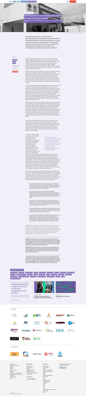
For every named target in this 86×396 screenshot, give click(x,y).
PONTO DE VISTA (28, 13)
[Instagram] (31, 379)
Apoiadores (29, 367)
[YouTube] (30, 379)
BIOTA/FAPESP (46, 367)
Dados (11, 366)
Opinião (11, 371)
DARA (44, 379)
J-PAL (44, 386)
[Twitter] (28, 379)
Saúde (14, 63)
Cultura (57, 272)
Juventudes (61, 274)
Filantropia (41, 274)
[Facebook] (27, 379)
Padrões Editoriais (30, 370)
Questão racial (50, 276)
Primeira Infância (41, 276)
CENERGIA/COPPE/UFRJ (47, 375)
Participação (33, 276)
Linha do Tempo (13, 370)
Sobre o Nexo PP (30, 366)
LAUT (44, 388)
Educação (29, 274)
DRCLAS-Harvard (46, 380)
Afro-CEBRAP (46, 366)
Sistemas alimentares (15, 278)
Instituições (54, 274)
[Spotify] (33, 379)
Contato (28, 368)
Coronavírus (50, 272)
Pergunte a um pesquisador (16, 373)
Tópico (11, 378)
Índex (11, 369)
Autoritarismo (14, 272)
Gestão (14, 61)
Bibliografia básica (14, 365)
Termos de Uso (29, 371)
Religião (58, 276)
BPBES (44, 368)
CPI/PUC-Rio (45, 376)
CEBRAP (44, 372)
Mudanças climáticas (23, 276)
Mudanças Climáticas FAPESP (49, 389)
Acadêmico (12, 364)
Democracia (63, 272)
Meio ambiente (14, 276)
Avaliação (21, 272)
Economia (15, 59)
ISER (44, 385)
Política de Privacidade (31, 372)
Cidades (36, 272)
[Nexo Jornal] (67, 1)
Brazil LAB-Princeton (47, 370)
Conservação (42, 272)
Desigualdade (71, 272)
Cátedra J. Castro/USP (48, 371)
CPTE (44, 377)
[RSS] (34, 379)
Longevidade (68, 274)
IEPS (44, 384)
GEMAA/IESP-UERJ (46, 381)
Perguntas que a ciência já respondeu (16, 375)
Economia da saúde (21, 274)
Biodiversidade (29, 272)
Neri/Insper (45, 390)
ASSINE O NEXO (73, 1)
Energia (35, 274)
